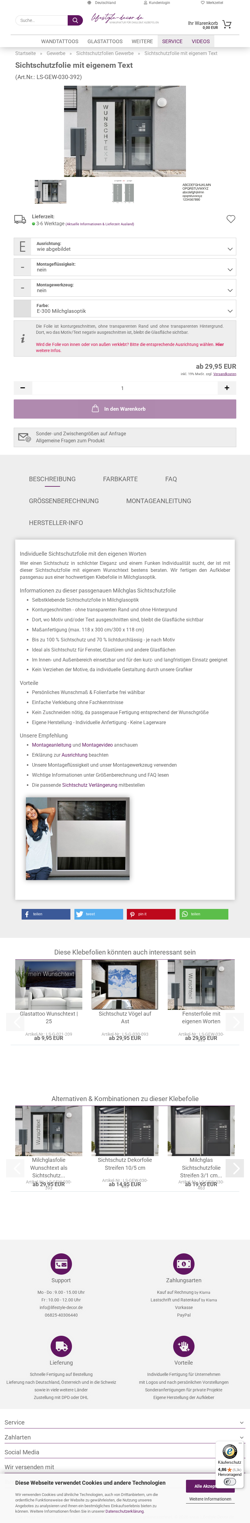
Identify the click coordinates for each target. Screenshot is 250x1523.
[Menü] (240, 1444)
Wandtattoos (59, 41)
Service (172, 41)
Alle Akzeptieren (211, 1486)
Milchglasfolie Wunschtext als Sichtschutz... (48, 1168)
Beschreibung (52, 479)
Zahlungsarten (184, 1280)
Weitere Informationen (210, 1499)
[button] (23, 388)
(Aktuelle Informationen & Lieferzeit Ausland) (100, 224)
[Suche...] (75, 20)
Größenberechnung (64, 501)
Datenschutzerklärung (124, 1511)
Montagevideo (97, 745)
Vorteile (183, 1362)
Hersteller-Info (56, 523)
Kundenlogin (158, 3)
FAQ (171, 479)
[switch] (230, 1481)
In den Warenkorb (125, 409)
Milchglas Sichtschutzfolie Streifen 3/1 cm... (201, 1168)
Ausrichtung (75, 755)
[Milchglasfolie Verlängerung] (78, 838)
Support (61, 1280)
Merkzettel (214, 3)
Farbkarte (120, 479)
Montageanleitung (158, 501)
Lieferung (61, 1362)
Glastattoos (105, 41)
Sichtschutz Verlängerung (89, 785)
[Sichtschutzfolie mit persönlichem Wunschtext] (125, 131)
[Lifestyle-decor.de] (125, 18)
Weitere (142, 41)
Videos (201, 41)
